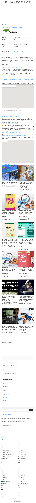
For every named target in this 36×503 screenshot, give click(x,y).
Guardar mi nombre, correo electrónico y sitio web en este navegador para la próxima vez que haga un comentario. (9, 375)
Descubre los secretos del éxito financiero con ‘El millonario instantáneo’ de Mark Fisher (16, 418)
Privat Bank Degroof (24, 485)
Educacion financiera (6, 387)
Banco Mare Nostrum (6, 460)
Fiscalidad (4, 390)
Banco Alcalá (5, 448)
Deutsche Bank (23, 456)
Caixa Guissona (5, 485)
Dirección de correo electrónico (8, 365)
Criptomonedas (5, 386)
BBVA (4, 479)
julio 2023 (4, 400)
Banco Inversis (5, 458)
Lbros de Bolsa (5, 393)
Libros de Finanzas (6, 394)
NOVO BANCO (23, 479)
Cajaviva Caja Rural (24, 454)
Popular (22, 481)
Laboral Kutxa (23, 475)
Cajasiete (22, 450)
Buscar (4, 408)
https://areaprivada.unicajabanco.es (19, 51)
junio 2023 (4, 401)
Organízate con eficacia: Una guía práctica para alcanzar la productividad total (14, 421)
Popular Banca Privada (24, 483)
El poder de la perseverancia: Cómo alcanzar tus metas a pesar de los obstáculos (14, 417)
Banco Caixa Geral (6, 450)
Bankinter (5, 473)
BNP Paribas (5, 483)
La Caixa (22, 473)
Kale (20, 500)
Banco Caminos (5, 452)
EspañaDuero (23, 458)
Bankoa (4, 475)
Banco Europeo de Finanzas (7, 454)
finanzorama (18, 2)
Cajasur (22, 452)
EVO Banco (22, 460)
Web (3, 369)
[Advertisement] (18, 15)
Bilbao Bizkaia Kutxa (6, 481)
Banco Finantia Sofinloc (7, 456)
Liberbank (22, 477)
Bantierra (5, 477)
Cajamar (22, 448)
